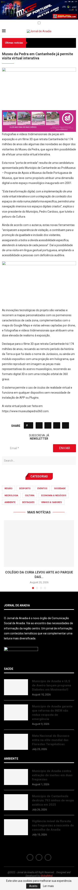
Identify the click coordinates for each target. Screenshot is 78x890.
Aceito (33, 886)
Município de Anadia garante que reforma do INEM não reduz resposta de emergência (52, 713)
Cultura (29, 495)
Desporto (25, 488)
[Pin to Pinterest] (56, 425)
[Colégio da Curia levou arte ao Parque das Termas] (39, 543)
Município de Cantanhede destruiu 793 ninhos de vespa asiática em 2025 (53, 800)
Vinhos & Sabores (51, 502)
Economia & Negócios (53, 495)
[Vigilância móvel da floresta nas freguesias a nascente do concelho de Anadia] (16, 827)
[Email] (12, 23)
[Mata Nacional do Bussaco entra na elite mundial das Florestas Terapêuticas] (16, 742)
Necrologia (11, 495)
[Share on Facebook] (39, 425)
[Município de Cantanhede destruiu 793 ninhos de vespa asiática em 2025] (16, 802)
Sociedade (60, 488)
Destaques (28, 502)
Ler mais (48, 886)
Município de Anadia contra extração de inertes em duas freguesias (52, 775)
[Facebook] (3, 23)
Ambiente (10, 502)
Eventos (42, 488)
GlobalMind (47, 875)
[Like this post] (30, 425)
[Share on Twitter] (47, 425)
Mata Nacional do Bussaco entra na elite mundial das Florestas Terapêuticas (50, 740)
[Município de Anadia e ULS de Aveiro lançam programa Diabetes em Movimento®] (16, 687)
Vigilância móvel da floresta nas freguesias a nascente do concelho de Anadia (53, 825)
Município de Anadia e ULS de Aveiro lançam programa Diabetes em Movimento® (51, 685)
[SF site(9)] (39, 113)
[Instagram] (8, 23)
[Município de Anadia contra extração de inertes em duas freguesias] (16, 777)
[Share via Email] (65, 425)
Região (8, 488)
